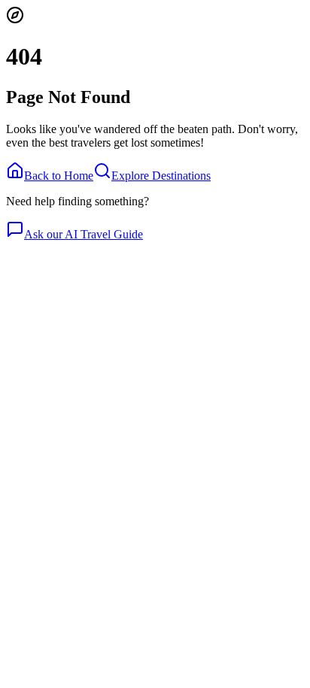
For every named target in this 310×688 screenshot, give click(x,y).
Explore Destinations (161, 175)
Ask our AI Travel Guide (83, 234)
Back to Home (58, 175)
